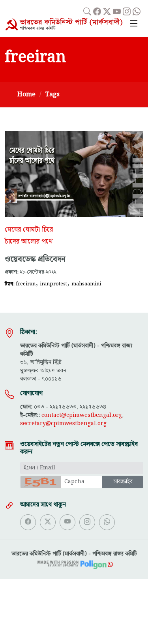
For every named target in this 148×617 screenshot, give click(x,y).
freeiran (26, 284)
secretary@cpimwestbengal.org (63, 423)
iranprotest (53, 284)
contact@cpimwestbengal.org (81, 415)
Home (26, 94)
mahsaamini (86, 284)
